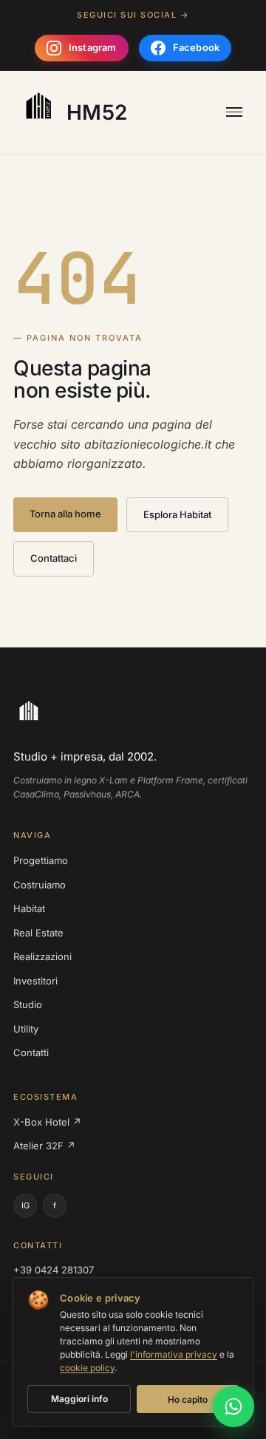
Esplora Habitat (177, 514)
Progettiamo (40, 860)
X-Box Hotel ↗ (47, 1122)
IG (25, 1205)
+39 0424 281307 (53, 1270)
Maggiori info (79, 1398)
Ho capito (188, 1399)
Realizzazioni (42, 956)
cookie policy (87, 1367)
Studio (27, 1004)
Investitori (35, 981)
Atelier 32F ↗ (44, 1145)
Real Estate (38, 933)
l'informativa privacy (173, 1354)
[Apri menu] (234, 112)
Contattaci (53, 558)
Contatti (31, 1052)
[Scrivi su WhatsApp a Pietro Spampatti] (233, 1406)
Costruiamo (39, 885)
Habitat (29, 908)
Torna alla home (65, 514)
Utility (25, 1029)
